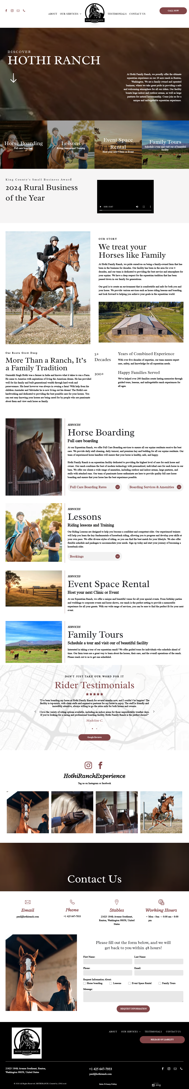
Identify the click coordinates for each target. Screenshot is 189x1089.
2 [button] (96, 720)
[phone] (24, 11)
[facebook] (6, 11)
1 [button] (92, 720)
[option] (94, 706)
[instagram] (12, 11)
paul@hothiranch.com (28, 907)
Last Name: (140, 948)
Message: (88, 980)
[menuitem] (53, 13)
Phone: (86, 959)
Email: (137, 959)
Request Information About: (97, 970)
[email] (18, 11)
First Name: (89, 948)
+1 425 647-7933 (72, 907)
